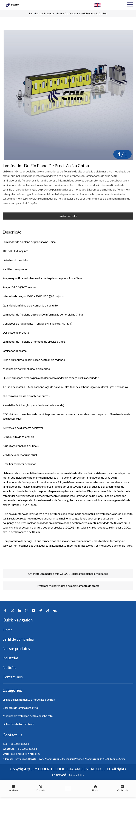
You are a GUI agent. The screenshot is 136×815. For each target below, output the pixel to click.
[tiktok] (47, 610)
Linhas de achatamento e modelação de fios (82, 13)
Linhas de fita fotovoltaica (18, 724)
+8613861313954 (19, 743)
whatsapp (13, 790)
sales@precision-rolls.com (25, 753)
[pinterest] (40, 610)
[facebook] (5, 610)
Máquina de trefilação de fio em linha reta (28, 715)
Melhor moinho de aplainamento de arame (74, 585)
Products (40, 790)
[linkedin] (19, 610)
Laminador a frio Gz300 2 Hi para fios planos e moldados (73, 573)
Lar (31, 13)
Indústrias (10, 658)
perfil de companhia (18, 639)
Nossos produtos (45, 13)
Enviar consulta (68, 216)
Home (7, 630)
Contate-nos (13, 677)
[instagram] (26, 610)
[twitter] (12, 610)
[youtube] (33, 610)
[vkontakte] (55, 610)
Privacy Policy (76, 775)
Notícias (9, 667)
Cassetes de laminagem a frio (20, 707)
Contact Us (122, 790)
